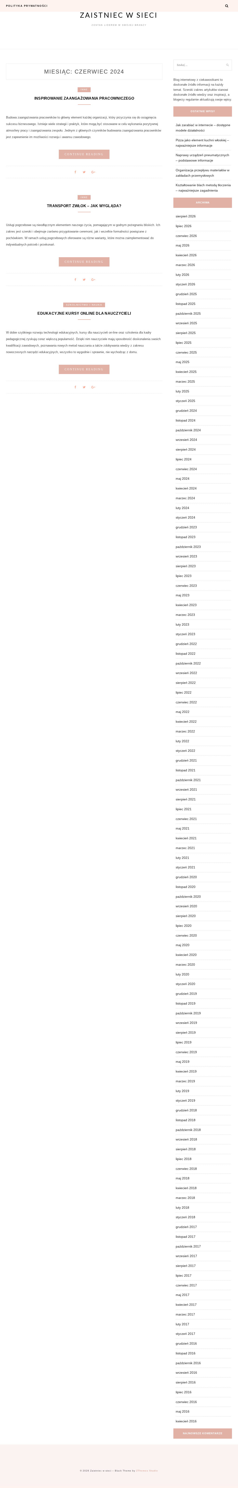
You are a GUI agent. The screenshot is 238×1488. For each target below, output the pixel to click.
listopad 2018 (185, 1120)
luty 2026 (182, 275)
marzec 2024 (185, 498)
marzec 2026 (185, 265)
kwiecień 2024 (186, 488)
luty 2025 (182, 391)
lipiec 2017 (184, 1275)
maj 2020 (182, 945)
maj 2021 (182, 828)
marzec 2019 (185, 1081)
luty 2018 (182, 1207)
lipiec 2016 (184, 1392)
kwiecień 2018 (186, 1188)
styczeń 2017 (185, 1334)
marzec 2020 (185, 964)
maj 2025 (182, 362)
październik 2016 (188, 1363)
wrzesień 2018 (186, 1139)
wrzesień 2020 (186, 906)
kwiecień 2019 (186, 1071)
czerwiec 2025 (186, 352)
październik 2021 (188, 780)
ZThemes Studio (147, 1470)
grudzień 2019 (186, 993)
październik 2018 (188, 1130)
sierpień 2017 (186, 1266)
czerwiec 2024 (186, 469)
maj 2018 (182, 1178)
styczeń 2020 (185, 984)
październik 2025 (188, 313)
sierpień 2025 (186, 333)
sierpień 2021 (186, 799)
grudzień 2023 (186, 527)
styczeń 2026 (185, 284)
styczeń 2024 (185, 517)
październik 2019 (188, 1013)
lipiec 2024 (184, 459)
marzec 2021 (185, 848)
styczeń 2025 (185, 401)
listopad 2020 (185, 887)
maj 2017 (182, 1295)
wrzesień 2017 (186, 1256)
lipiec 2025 (184, 342)
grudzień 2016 (186, 1343)
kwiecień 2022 (186, 721)
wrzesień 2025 (186, 323)
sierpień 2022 (186, 683)
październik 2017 (188, 1246)
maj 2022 (182, 712)
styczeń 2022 (185, 750)
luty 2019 (182, 1091)
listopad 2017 (185, 1236)
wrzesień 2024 (186, 440)
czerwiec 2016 (186, 1402)
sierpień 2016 (186, 1382)
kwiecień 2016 (186, 1421)
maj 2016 (182, 1411)
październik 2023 (188, 547)
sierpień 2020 (186, 916)
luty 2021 (182, 858)
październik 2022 (188, 663)
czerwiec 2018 (186, 1169)
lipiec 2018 (184, 1159)
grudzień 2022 (186, 644)
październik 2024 (188, 430)
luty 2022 (182, 741)
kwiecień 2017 (186, 1304)
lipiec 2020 (184, 926)
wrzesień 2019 (186, 1023)
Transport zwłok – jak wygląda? (84, 206)
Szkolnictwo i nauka (84, 305)
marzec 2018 (185, 1198)
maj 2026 (182, 245)
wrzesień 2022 (186, 673)
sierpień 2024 (186, 449)
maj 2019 (182, 1061)
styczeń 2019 (185, 1100)
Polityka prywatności (27, 5)
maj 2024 (182, 478)
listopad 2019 (185, 1003)
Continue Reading (84, 154)
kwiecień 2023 (186, 605)
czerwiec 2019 (186, 1052)
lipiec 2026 (184, 226)
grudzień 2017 (186, 1227)
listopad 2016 (185, 1353)
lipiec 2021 (184, 809)
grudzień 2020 (186, 877)
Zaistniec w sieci (119, 15)
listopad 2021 (185, 770)
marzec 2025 (185, 381)
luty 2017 (182, 1324)
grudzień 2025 (186, 294)
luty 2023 (182, 624)
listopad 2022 (185, 653)
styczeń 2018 (185, 1217)
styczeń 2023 (185, 634)
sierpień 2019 (186, 1032)
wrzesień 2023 (186, 556)
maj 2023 (182, 595)
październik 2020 (188, 896)
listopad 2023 (185, 537)
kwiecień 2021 (186, 838)
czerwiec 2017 (186, 1285)
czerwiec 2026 (186, 236)
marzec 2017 (185, 1314)
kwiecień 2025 (186, 372)
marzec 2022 (185, 731)
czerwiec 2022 (186, 702)
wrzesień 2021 (186, 789)
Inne (84, 89)
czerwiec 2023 (186, 585)
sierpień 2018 (186, 1149)
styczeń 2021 (185, 867)
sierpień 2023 (186, 566)
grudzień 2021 (186, 760)
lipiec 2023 (184, 576)
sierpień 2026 (186, 216)
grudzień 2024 (186, 410)
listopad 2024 (185, 420)
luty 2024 (182, 508)
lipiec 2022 (184, 692)
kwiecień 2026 (186, 255)
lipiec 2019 (184, 1042)
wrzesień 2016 (186, 1372)
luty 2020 (182, 974)
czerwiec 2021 (186, 819)
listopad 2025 (185, 304)
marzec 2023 (185, 615)
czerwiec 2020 (186, 935)
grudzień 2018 (186, 1110)
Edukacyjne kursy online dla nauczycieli (84, 313)
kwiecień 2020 (186, 955)
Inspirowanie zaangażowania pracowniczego (84, 98)
